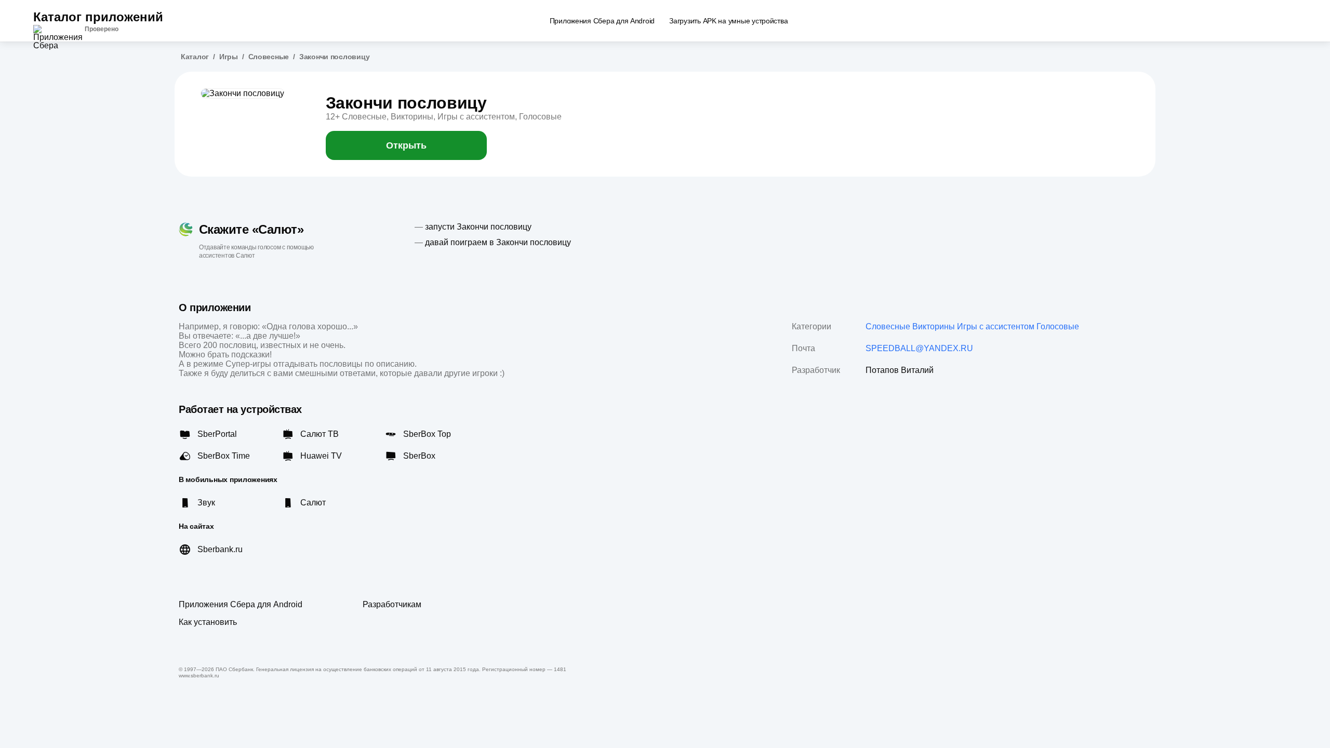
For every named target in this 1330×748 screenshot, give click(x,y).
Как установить (208, 622)
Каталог (195, 56)
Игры (228, 56)
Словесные (268, 56)
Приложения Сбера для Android (240, 604)
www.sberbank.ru (199, 675)
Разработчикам (392, 604)
